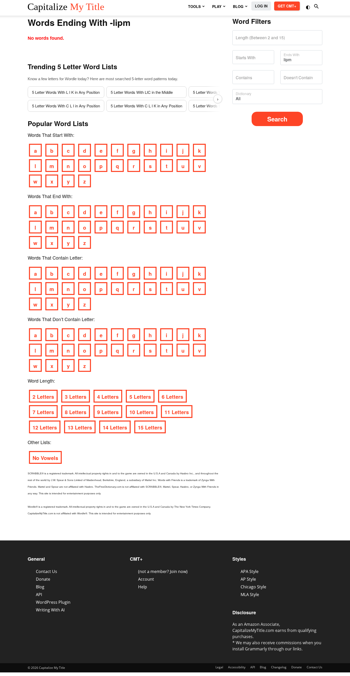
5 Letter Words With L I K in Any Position (66, 92)
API (39, 594)
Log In (261, 5)
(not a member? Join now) (163, 571)
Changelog (278, 667)
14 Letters (115, 427)
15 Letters (150, 427)
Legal (219, 667)
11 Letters (176, 412)
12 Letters (45, 427)
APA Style (250, 571)
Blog (40, 587)
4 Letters (108, 396)
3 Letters (75, 396)
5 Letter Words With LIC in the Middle (142, 92)
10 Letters (141, 412)
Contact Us (46, 571)
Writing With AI (50, 610)
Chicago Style (253, 587)
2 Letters (43, 396)
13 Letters (80, 427)
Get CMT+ (287, 5)
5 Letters (140, 396)
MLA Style (250, 594)
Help (142, 587)
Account (146, 579)
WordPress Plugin (53, 602)
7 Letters (43, 412)
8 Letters (75, 412)
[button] (308, 7)
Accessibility (236, 667)
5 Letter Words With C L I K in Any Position (146, 105)
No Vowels (45, 458)
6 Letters (172, 396)
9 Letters (108, 412)
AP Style (248, 579)
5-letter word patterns (149, 79)
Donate (43, 579)
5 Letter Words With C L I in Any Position (66, 105)
